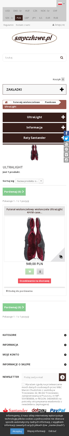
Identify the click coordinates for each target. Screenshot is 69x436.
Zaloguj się (59, 24)
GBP (26, 17)
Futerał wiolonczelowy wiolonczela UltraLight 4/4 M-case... (35, 211)
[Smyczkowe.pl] (34, 38)
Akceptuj (17, 431)
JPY (34, 17)
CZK (35, 10)
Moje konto (11, 354)
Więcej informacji (36, 431)
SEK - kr (9, 17)
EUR (48, 17)
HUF (27, 10)
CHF (55, 10)
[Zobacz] (40, 272)
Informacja (34, 127)
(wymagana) (42, 394)
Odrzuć (52, 431)
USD (7, 10)
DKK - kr (17, 10)
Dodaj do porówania (20, 291)
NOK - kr (45, 10)
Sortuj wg (8, 180)
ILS (40, 17)
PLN (19, 17)
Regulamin (9, 25)
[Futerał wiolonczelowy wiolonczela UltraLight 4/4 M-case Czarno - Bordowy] (34, 239)
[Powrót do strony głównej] (6, 102)
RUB (56, 17)
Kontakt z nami (23, 25)
